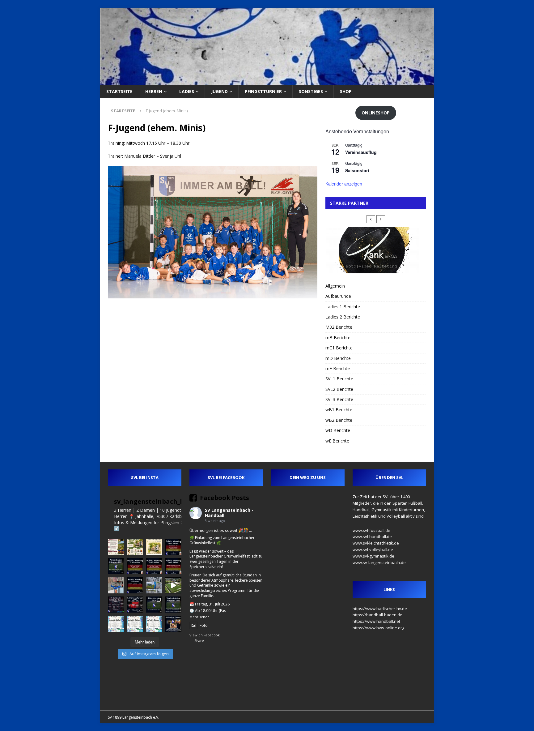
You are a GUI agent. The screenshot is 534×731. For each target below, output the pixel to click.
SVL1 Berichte (339, 379)
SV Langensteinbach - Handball (229, 512)
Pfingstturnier (263, 91)
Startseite (119, 91)
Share (199, 640)
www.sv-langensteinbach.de (379, 562)
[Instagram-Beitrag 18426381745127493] (116, 604)
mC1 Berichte (339, 348)
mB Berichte (337, 337)
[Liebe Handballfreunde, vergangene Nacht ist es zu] (154, 585)
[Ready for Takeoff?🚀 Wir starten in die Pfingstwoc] (173, 585)
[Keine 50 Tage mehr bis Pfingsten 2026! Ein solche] (173, 624)
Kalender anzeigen (343, 184)
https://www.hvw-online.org (378, 628)
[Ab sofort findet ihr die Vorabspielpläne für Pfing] (173, 604)
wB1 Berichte (338, 410)
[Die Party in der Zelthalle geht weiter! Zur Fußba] (135, 585)
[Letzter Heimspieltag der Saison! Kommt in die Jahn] (135, 624)
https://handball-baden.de (377, 615)
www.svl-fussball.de (371, 530)
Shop (346, 91)
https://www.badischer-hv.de (380, 608)
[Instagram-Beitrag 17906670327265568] (135, 566)
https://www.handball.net (376, 621)
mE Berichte (337, 368)
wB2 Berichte (338, 420)
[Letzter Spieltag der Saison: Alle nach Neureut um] (116, 624)
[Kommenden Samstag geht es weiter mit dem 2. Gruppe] (154, 566)
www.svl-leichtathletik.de (376, 543)
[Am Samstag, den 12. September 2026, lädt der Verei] (116, 547)
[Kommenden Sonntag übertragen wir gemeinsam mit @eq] (173, 566)
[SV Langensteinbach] (267, 81)
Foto (204, 625)
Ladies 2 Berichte (342, 317)
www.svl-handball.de (372, 536)
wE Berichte (337, 441)
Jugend (219, 91)
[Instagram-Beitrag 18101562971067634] (154, 604)
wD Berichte (337, 430)
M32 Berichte (338, 327)
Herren (153, 91)
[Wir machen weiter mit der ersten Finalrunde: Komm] (173, 547)
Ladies (186, 91)
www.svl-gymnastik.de (373, 556)
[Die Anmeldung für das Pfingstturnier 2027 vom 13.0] (116, 566)
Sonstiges (311, 91)
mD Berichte (338, 358)
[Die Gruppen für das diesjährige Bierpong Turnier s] (135, 604)
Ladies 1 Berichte (342, 307)
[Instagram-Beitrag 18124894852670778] (154, 547)
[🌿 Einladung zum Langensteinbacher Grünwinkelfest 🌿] (135, 547)
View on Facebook (204, 635)
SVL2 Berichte (339, 389)
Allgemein (335, 286)
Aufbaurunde (338, 296)
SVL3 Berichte (339, 399)
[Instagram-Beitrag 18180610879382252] (154, 624)
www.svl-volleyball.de (373, 549)
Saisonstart (357, 170)
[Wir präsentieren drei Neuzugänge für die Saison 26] (116, 585)
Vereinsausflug (361, 152)
